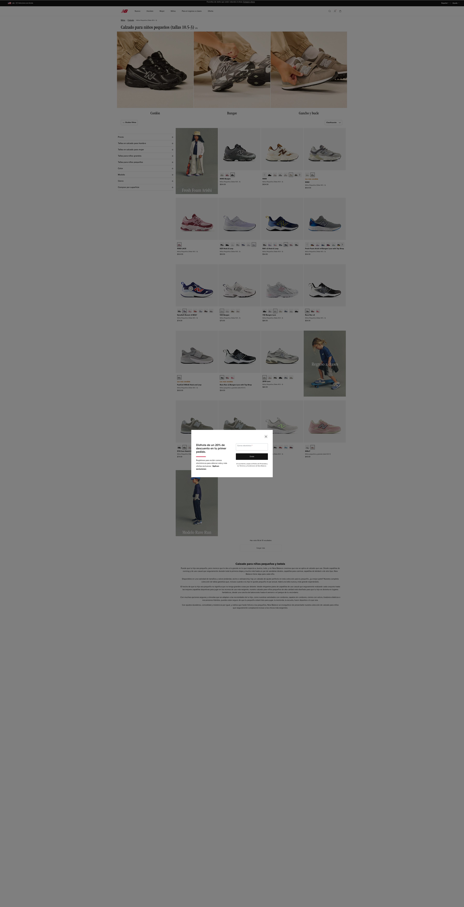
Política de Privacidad (259, 464)
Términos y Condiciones (247, 466)
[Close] (266, 436)
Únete (252, 456)
